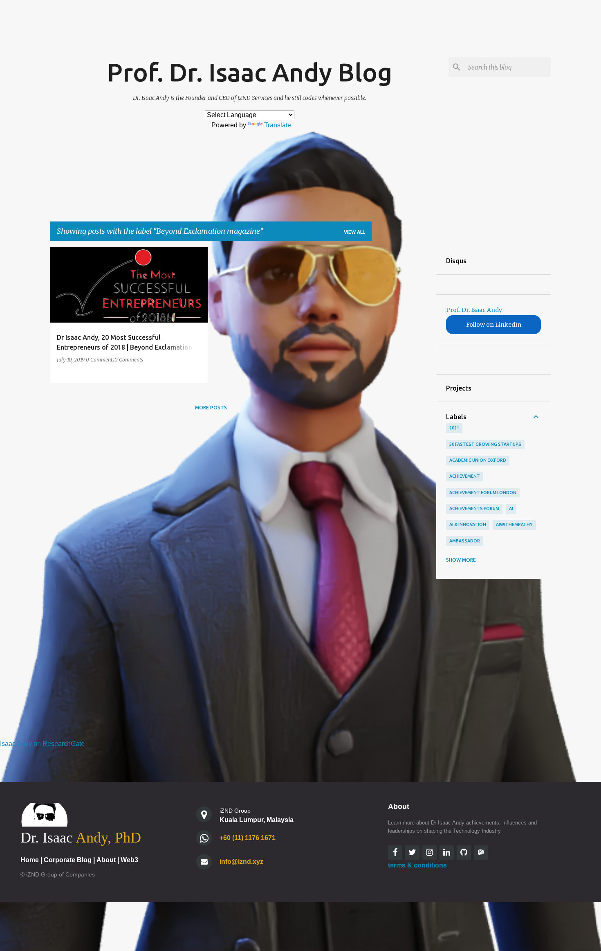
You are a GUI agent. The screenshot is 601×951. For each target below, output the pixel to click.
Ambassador (464, 540)
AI (511, 508)
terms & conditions (417, 865)
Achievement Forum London (482, 492)
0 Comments (100, 360)
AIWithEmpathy (514, 524)
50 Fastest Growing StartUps (485, 444)
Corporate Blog (68, 859)
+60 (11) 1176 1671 (248, 837)
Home (29, 859)
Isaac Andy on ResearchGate (42, 743)
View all (354, 232)
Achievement (464, 476)
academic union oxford (477, 460)
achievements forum (474, 508)
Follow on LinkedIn (493, 324)
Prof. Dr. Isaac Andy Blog (249, 72)
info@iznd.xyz (241, 861)
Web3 (129, 859)
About (106, 859)
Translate (277, 125)
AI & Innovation (467, 524)
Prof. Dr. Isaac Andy (474, 310)
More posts (211, 407)
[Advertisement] (404, 370)
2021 (454, 427)
